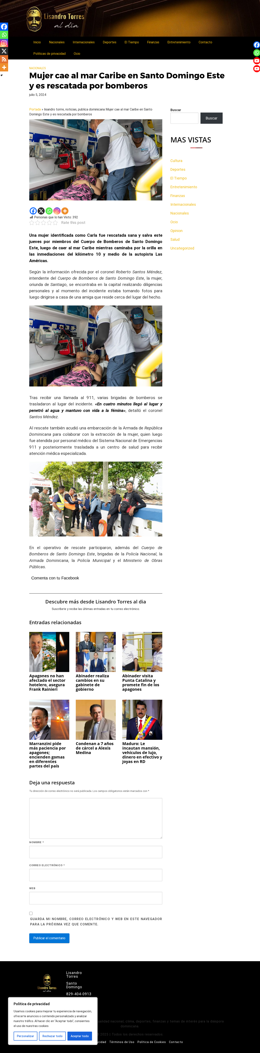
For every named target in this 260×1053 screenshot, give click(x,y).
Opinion (176, 231)
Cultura (176, 161)
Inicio (37, 42)
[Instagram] (57, 211)
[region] (53, 1021)
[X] (41, 211)
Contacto (205, 42)
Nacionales (57, 42)
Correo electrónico (47, 865)
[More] (64, 211)
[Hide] (1, 75)
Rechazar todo (52, 1036)
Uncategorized (182, 248)
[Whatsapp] (49, 211)
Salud (175, 239)
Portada (35, 109)
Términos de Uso (121, 1042)
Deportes (109, 42)
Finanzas (153, 42)
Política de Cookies (152, 1042)
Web (32, 888)
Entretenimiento (179, 42)
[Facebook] (33, 211)
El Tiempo (132, 42)
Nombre (36, 842)
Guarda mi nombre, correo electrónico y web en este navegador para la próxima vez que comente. (96, 921)
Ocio (77, 54)
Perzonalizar (25, 1036)
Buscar (175, 110)
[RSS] (4, 59)
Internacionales (84, 42)
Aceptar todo (80, 1036)
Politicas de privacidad (49, 54)
